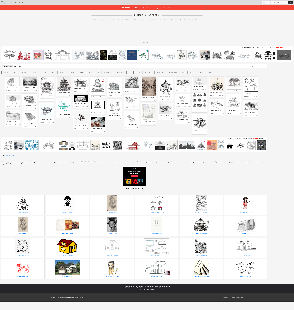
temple (53, 72)
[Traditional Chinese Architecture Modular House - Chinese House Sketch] (132, 117)
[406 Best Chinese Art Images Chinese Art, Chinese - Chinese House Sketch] (47, 86)
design (44, 72)
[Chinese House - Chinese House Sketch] (81, 98)
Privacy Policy (226, 297)
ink (210, 72)
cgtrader (201, 72)
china (90, 72)
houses (35, 72)
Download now (166, 8)
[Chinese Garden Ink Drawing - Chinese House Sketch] (98, 122)
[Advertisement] (147, 31)
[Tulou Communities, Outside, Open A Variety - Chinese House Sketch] (30, 117)
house (15, 72)
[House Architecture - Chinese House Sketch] (217, 104)
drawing (62, 72)
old (130, 72)
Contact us (239, 297)
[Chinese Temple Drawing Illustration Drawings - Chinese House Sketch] (166, 86)
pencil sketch (120, 72)
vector (138, 72)
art (98, 72)
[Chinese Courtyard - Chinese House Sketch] (132, 99)
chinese (6, 72)
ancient (82, 72)
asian (183, 72)
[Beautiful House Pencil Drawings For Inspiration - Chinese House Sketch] (64, 84)
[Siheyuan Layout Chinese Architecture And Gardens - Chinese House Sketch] (13, 81)
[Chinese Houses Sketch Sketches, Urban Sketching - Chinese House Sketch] (30, 99)
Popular (20, 66)
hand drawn (148, 72)
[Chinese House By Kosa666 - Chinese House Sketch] (81, 82)
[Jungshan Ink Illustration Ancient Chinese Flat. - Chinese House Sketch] (166, 108)
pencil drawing (173, 72)
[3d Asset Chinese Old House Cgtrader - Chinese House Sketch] (13, 98)
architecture (107, 72)
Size (15, 66)
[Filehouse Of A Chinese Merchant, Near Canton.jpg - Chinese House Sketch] (30, 81)
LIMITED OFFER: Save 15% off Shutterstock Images (258, 48)
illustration (160, 72)
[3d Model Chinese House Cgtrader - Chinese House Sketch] (200, 81)
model (192, 72)
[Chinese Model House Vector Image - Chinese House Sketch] (64, 106)
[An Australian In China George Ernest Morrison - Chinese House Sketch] (132, 82)
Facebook (151, 290)
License (233, 297)
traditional (25, 72)
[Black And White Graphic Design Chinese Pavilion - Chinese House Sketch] (183, 98)
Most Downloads (7, 66)
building (72, 72)
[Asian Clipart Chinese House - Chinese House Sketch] (251, 84)
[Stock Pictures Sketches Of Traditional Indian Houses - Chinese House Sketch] (13, 115)
